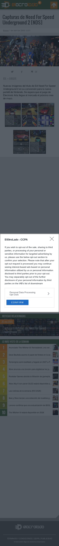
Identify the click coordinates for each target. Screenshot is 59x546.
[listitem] (29, 293)
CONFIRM (17, 302)
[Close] (53, 240)
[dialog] (29, 273)
